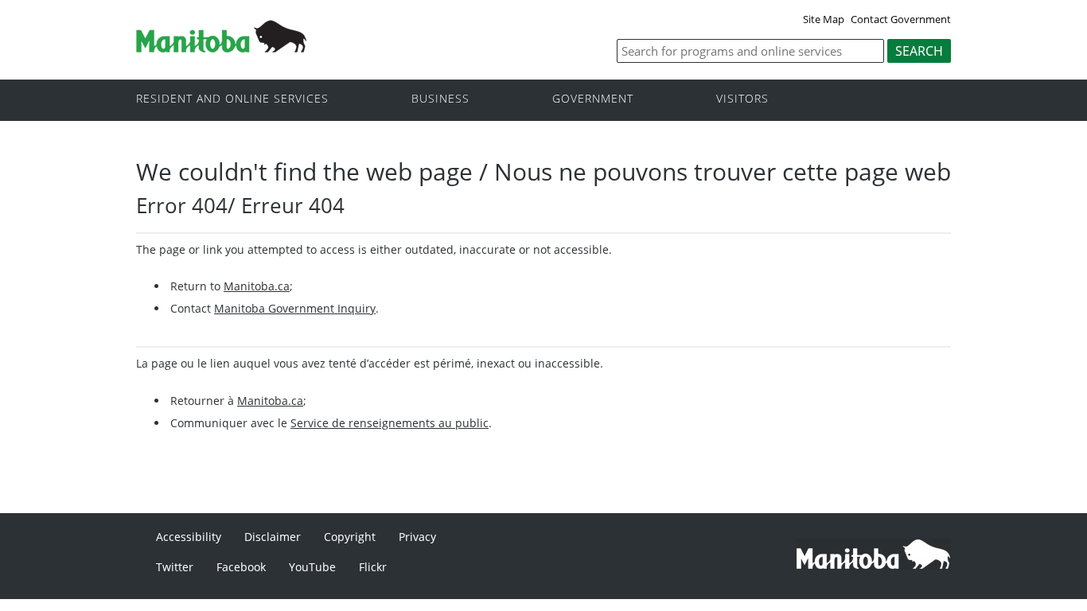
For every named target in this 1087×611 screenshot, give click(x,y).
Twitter (174, 566)
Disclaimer (272, 536)
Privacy (417, 536)
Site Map (823, 19)
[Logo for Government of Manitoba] (221, 47)
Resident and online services (232, 99)
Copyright (350, 536)
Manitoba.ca (257, 286)
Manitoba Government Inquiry (295, 308)
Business (440, 99)
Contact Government (901, 19)
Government (592, 99)
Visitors (742, 99)
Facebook (241, 566)
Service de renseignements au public (389, 422)
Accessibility (188, 536)
